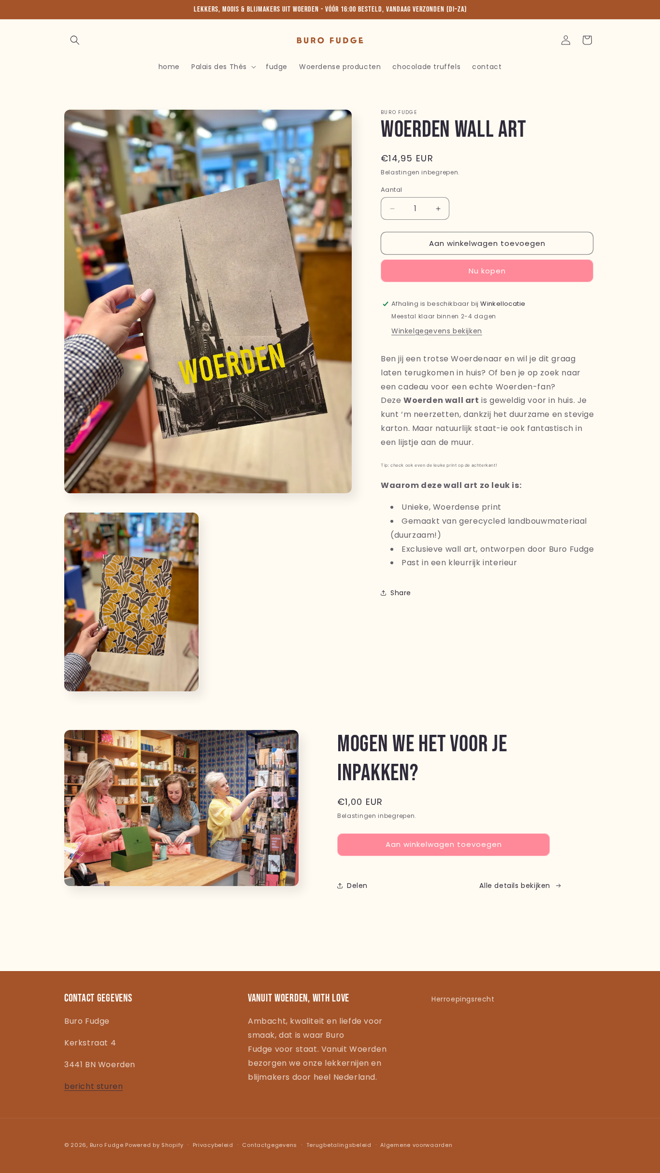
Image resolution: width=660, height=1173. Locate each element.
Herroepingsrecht (463, 999)
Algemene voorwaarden (416, 1145)
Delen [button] (357, 885)
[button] (75, 40)
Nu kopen (487, 271)
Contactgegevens (269, 1145)
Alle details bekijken (514, 885)
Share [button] (400, 593)
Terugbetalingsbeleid (339, 1145)
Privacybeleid (213, 1145)
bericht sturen (93, 1086)
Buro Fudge (107, 1145)
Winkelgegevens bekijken (436, 331)
